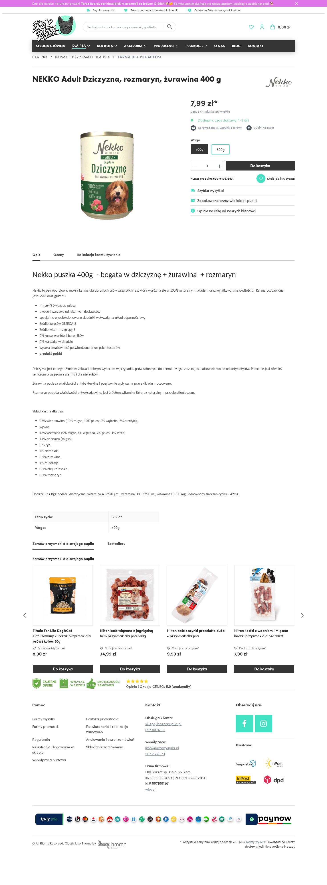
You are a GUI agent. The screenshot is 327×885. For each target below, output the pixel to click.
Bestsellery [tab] (116, 543)
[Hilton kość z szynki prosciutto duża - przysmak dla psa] (197, 595)
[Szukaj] (169, 27)
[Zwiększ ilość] (219, 166)
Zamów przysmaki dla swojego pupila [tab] (63, 543)
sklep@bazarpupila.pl (163, 723)
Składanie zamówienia (104, 746)
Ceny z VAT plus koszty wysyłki (210, 111)
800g (220, 149)
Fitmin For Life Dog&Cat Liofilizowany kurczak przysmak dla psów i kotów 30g (62, 635)
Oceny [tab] (58, 254)
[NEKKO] (279, 82)
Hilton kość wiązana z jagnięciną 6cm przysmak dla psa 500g (126, 633)
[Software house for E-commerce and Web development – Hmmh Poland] (112, 843)
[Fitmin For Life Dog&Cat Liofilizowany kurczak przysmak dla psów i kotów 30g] (63, 595)
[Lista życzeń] (251, 27)
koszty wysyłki (256, 841)
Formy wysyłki (43, 718)
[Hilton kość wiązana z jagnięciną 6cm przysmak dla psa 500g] (130, 595)
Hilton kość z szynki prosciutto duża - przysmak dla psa (196, 633)
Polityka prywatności (102, 718)
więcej (150, 789)
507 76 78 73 (155, 753)
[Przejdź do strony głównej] (56, 29)
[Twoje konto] (262, 27)
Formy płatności (45, 726)
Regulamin (41, 739)
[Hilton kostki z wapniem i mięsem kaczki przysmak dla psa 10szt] (264, 595)
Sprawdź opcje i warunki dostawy (220, 127)
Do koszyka (260, 165)
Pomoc (38, 704)
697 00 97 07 (155, 729)
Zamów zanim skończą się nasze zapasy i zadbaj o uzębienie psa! (222, 3)
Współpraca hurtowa (49, 759)
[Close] (296, 3)
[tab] (36, 255)
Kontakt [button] (152, 704)
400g (199, 149)
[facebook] (244, 723)
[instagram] (263, 723)
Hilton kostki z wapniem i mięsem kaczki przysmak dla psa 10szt (261, 633)
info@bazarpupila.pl (162, 747)
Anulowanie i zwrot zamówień (110, 739)
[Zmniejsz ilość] (195, 166)
